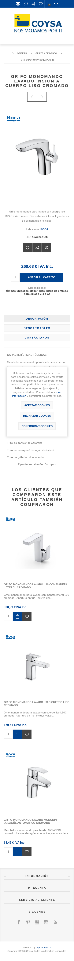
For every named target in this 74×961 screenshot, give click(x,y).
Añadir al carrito (41, 277)
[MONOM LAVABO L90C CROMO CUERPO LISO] (37, 663)
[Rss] (55, 922)
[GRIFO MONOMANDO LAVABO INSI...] (32, 97)
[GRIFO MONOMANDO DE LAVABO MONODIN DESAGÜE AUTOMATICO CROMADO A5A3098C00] (37, 781)
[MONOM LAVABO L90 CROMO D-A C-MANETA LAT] (37, 546)
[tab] (37, 318)
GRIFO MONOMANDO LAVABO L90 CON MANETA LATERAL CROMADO (35, 586)
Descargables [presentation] (37, 328)
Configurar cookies (37, 426)
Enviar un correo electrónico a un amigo (46, 247)
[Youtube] (37, 922)
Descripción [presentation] (37, 318)
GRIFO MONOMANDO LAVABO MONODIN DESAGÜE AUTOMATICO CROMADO (30, 821)
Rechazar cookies (37, 415)
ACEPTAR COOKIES (37, 405)
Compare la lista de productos (33, 4)
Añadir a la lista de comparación (37, 247)
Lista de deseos (41, 4)
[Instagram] (46, 922)
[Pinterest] (28, 922)
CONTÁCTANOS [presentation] (37, 337)
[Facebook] (19, 922)
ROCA (44, 229)
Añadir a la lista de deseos (27, 247)
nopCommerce (43, 947)
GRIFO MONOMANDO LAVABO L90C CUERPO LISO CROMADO (36, 704)
